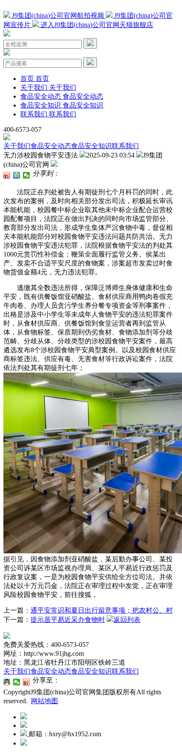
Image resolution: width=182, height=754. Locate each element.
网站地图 (44, 700)
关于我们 (16, 145)
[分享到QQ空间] (16, 175)
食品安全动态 (50, 145)
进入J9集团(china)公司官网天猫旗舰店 (96, 24)
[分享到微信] (26, 175)
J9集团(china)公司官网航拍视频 (58, 15)
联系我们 (125, 145)
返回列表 (127, 619)
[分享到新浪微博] (7, 175)
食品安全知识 (91, 145)
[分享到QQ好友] (7, 682)
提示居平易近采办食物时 (67, 619)
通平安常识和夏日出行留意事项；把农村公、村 (101, 610)
